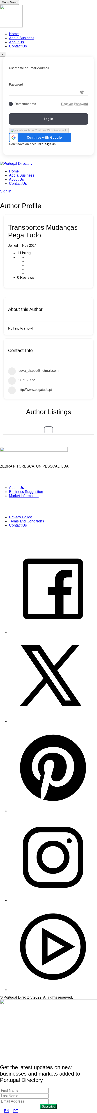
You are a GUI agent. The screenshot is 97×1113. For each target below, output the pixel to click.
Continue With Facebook (50, 130)
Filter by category (48, 429)
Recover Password (74, 104)
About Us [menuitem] (16, 42)
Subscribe (48, 1106)
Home (14, 171)
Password (16, 84)
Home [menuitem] (14, 34)
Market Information (24, 496)
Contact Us (18, 183)
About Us (16, 179)
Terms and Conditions (26, 521)
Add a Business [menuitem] (21, 38)
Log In (48, 119)
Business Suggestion (26, 492)
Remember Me (25, 104)
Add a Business (21, 175)
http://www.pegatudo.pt (35, 390)
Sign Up (50, 144)
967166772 (26, 380)
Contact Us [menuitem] (18, 46)
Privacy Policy (20, 517)
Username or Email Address (29, 68)
